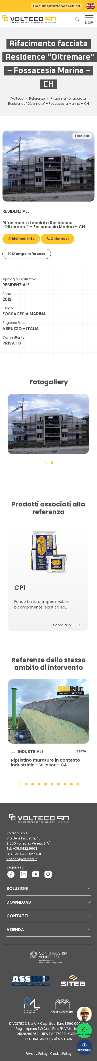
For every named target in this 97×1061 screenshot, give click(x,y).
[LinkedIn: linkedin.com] (23, 874)
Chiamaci (59, 238)
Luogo (7, 308)
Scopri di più (63, 625)
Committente (13, 337)
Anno (6, 293)
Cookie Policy (61, 1053)
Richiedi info (23, 238)
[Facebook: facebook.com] (10, 874)
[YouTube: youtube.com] (35, 874)
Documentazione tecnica (56, 6)
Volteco (17, 98)
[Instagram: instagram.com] (48, 874)
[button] (45, 462)
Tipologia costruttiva (19, 279)
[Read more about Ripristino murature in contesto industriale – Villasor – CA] (48, 711)
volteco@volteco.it (21, 859)
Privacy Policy (37, 1053)
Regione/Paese (14, 322)
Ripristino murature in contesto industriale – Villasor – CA (45, 762)
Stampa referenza (28, 253)
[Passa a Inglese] (90, 6)
